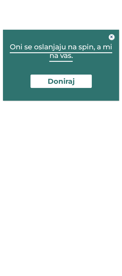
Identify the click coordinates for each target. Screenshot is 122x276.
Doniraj (61, 81)
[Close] (112, 37)
